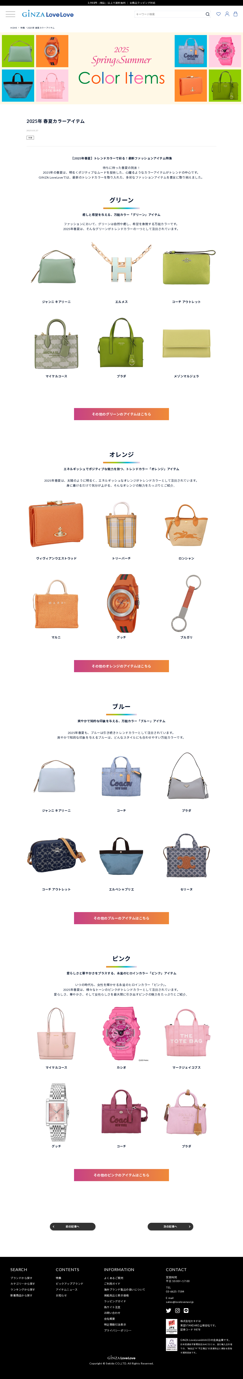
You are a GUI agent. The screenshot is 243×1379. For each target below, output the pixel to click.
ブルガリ (186, 637)
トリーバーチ (121, 558)
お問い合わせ (112, 1312)
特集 (30, 138)
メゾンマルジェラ (186, 376)
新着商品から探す (21, 1295)
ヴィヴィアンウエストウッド (56, 558)
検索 (208, 14)
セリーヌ (186, 889)
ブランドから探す (21, 1278)
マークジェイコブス (186, 1067)
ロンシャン (186, 558)
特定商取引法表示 (115, 1324)
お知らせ (61, 1295)
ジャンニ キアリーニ (56, 302)
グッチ (121, 637)
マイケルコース (56, 376)
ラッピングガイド (115, 1301)
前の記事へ (73, 1226)
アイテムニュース (66, 1289)
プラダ (121, 376)
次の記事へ (170, 1226)
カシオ (121, 1067)
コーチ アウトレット (186, 302)
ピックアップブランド (70, 1283)
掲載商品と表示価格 (116, 1295)
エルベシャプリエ (121, 889)
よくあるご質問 (113, 1278)
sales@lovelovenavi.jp (180, 1301)
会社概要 (109, 1318)
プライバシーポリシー (118, 1330)
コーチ (121, 810)
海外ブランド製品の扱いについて (124, 1289)
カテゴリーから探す (22, 1283)
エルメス (121, 302)
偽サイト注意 (112, 1307)
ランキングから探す (22, 1289)
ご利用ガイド (112, 1283)
